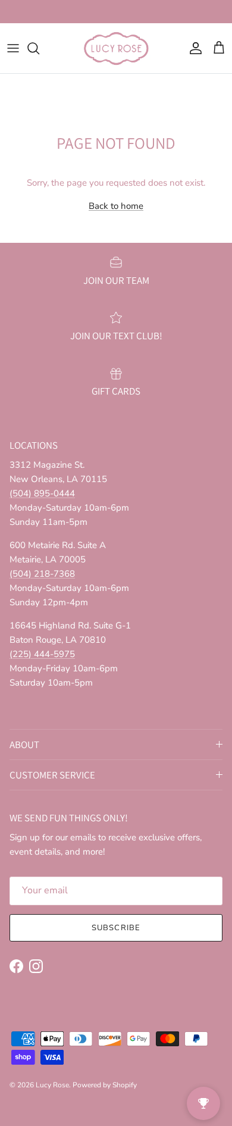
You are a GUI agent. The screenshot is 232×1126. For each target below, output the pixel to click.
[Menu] (13, 48)
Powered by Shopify (105, 1085)
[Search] (39, 48)
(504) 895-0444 (42, 493)
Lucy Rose (52, 1085)
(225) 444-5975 (42, 654)
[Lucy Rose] (116, 48)
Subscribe (116, 927)
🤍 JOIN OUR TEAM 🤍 (116, 14)
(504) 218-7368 (42, 574)
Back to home (116, 206)
